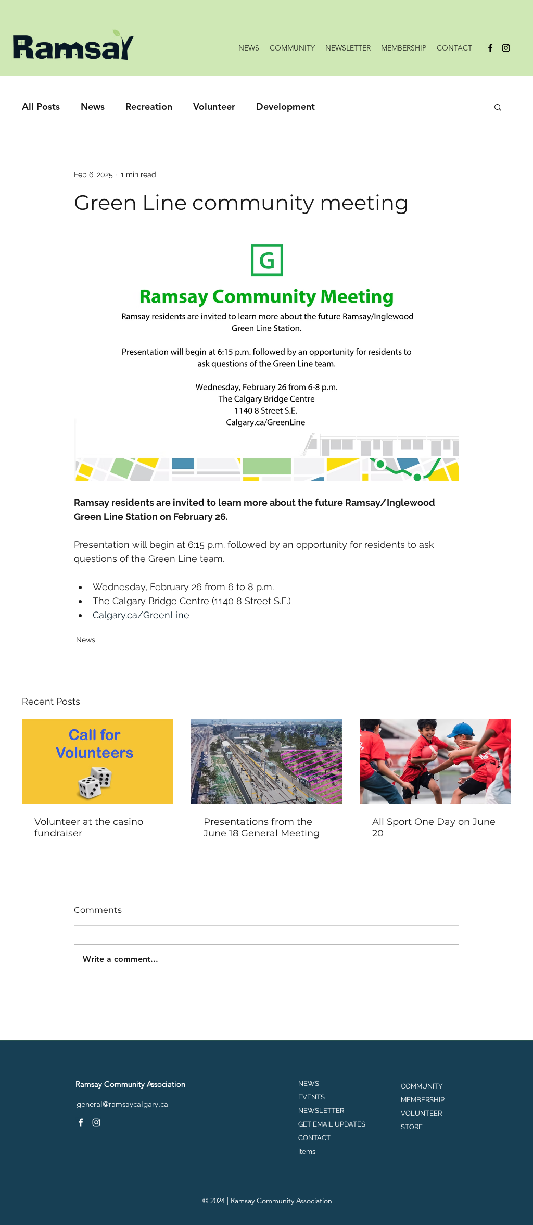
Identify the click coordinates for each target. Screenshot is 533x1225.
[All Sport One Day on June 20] (435, 761)
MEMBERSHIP (423, 1100)
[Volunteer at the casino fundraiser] (97, 761)
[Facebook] (490, 48)
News (93, 107)
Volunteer (214, 107)
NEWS (308, 1084)
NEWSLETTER (321, 1111)
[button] (498, 107)
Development (285, 107)
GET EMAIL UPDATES (331, 1124)
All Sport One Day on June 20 (434, 827)
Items (306, 1151)
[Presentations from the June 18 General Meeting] (266, 761)
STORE (412, 1127)
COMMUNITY (421, 1086)
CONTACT (314, 1138)
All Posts (41, 107)
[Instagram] (506, 48)
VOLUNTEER (421, 1113)
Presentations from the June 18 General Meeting (262, 827)
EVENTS (311, 1097)
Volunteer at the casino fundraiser (88, 827)
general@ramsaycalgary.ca (122, 1104)
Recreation (148, 107)
